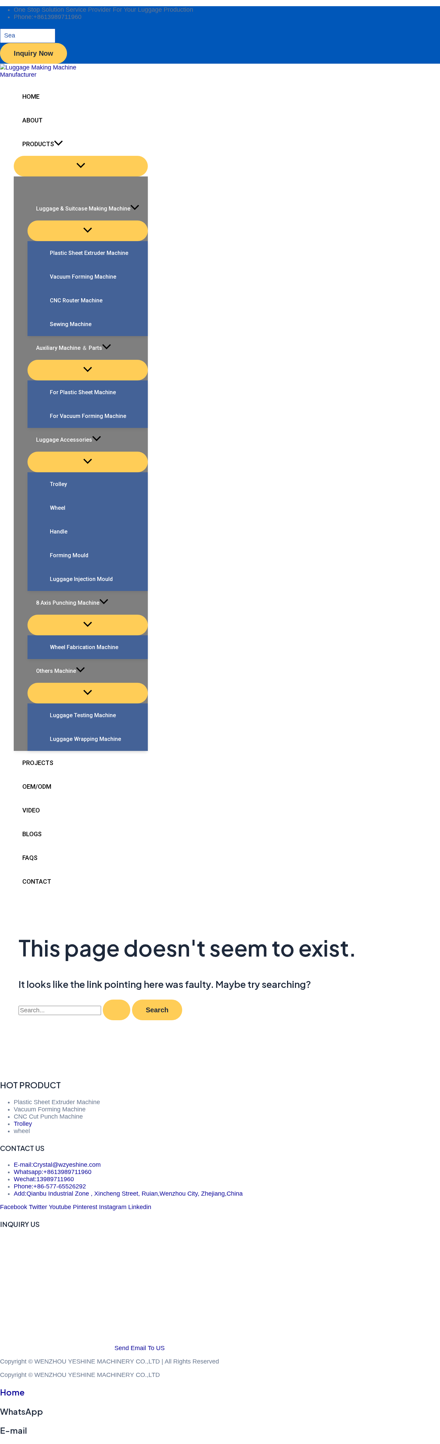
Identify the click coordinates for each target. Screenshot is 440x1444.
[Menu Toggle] (81, 166)
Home (12, 1392)
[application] (58, 144)
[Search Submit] (116, 1010)
